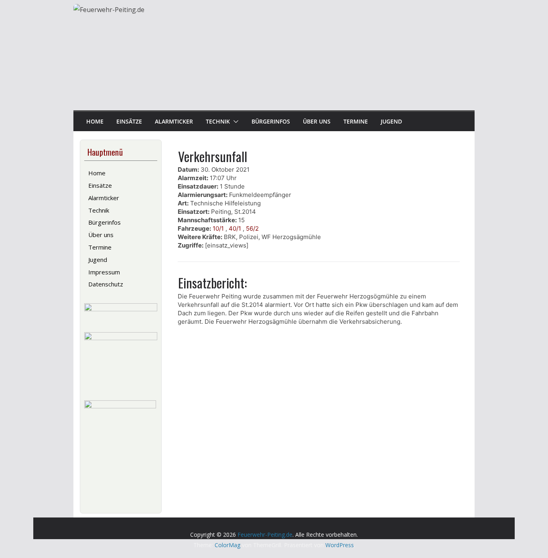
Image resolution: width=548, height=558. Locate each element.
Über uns (317, 121)
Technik (218, 121)
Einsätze (129, 121)
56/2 (252, 228)
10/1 (218, 228)
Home (95, 121)
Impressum (104, 272)
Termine (355, 121)
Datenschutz (105, 284)
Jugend (391, 121)
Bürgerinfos (271, 121)
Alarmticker (174, 121)
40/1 (235, 228)
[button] (234, 121)
